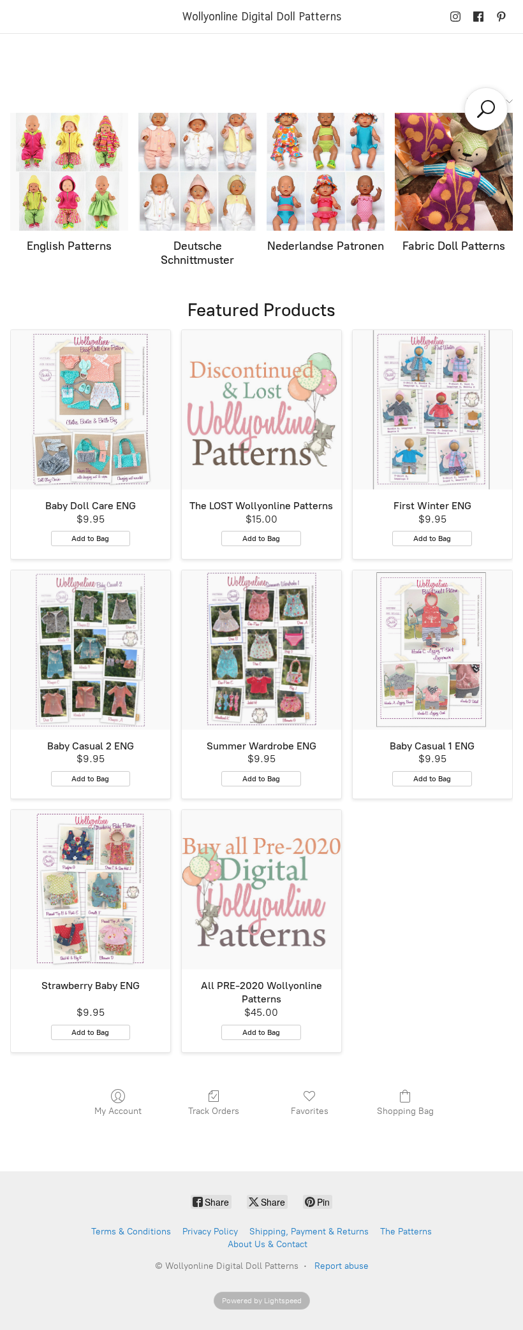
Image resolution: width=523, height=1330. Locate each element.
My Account (118, 1111)
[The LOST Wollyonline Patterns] (261, 409)
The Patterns (406, 1231)
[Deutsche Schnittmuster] (197, 172)
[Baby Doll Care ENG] (90, 409)
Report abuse (341, 1266)
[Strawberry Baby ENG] (90, 889)
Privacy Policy (210, 1231)
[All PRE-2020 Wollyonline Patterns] (261, 889)
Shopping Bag (405, 1111)
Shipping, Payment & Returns (309, 1231)
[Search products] (486, 109)
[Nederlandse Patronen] (326, 172)
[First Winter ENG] (432, 409)
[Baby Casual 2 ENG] (90, 650)
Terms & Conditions (131, 1231)
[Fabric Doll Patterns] (454, 172)
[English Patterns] (69, 172)
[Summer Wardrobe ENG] (261, 650)
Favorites (309, 1111)
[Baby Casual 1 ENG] (432, 650)
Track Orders (213, 1111)
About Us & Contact (267, 1244)
